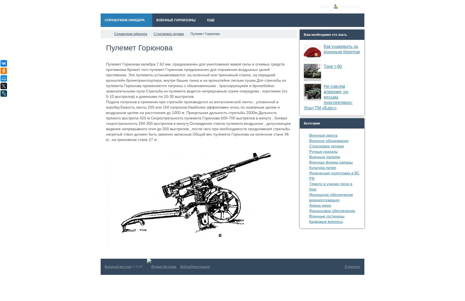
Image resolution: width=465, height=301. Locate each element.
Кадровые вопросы (326, 221)
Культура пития (322, 167)
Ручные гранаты (323, 151)
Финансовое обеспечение (332, 211)
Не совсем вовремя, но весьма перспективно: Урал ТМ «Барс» (328, 97)
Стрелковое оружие (326, 146)
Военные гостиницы (326, 216)
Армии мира (320, 205)
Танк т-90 (333, 66)
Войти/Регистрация (195, 267)
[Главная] (105, 34)
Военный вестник (118, 267)
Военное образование (328, 141)
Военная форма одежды (331, 162)
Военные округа (323, 135)
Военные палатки (324, 157)
